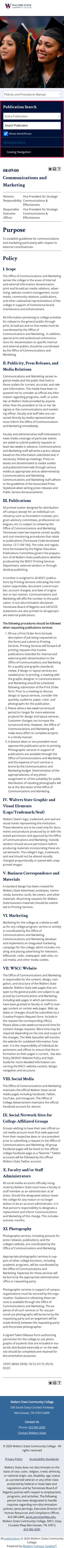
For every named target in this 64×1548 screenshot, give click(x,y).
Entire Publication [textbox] (16, 116)
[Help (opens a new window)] (59, 169)
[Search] (57, 125)
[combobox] (32, 94)
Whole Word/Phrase (20, 133)
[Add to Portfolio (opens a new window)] (50, 169)
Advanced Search (14, 142)
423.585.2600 (37, 1427)
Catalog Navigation (19, 152)
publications (12, 1538)
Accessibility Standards (44, 1459)
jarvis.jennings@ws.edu (41, 1517)
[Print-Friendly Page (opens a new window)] (54, 169)
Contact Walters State (32, 1433)
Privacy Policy (14, 1459)
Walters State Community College (18, 6)
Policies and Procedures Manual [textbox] (25, 94)
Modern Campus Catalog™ (40, 1546)
